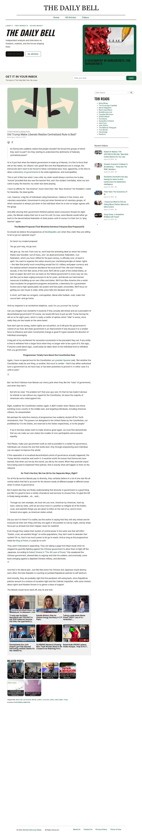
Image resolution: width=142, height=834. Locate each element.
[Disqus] (49, 734)
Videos (85, 17)
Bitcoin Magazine (105, 108)
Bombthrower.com (105, 112)
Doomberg (103, 119)
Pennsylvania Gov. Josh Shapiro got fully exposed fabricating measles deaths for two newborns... (22, 648)
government (27, 699)
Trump (66, 699)
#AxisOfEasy (103, 103)
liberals (34, 699)
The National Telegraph (107, 127)
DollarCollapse (104, 116)
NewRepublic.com (53, 232)
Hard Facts (103, 123)
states (52, 699)
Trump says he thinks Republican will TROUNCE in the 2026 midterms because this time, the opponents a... (21, 618)
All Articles (70, 17)
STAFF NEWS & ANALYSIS (22, 702)
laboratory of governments (26, 172)
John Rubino (103, 125)
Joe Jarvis (12, 137)
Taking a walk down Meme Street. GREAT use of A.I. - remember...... (74, 617)
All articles (33, 54)
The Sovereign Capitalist (108, 105)
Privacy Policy (101, 829)
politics (39, 699)
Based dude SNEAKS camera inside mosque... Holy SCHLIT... (75, 646)
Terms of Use (115, 829)
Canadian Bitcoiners (106, 114)
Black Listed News (105, 110)
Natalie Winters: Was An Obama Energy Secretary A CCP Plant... (49, 617)
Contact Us (88, 829)
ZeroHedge (103, 132)
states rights (59, 699)
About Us (76, 829)
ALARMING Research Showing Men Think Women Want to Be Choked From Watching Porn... (49, 647)
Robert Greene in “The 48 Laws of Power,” (48, 552)
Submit (131, 78)
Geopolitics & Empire (106, 121)
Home (56, 17)
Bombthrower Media (34, 830)
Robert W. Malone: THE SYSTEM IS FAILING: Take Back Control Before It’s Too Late (116, 154)
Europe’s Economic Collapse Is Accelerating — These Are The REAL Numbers (116, 166)
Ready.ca (102, 134)
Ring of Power (22, 541)
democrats (19, 699)
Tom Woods (103, 130)
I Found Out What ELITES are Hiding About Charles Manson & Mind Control (116, 204)
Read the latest (15, 54)
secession (46, 699)
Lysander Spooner (63, 360)
